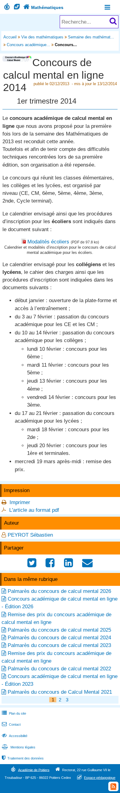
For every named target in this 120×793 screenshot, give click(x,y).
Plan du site (14, 713)
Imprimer (20, 502)
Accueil (10, 37)
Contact (11, 724)
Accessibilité (14, 736)
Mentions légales (18, 747)
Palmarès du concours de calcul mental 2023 (59, 645)
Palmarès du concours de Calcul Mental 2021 (60, 692)
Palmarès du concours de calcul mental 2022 (59, 669)
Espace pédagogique (99, 777)
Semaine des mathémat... (91, 37)
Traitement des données (23, 758)
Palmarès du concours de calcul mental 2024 (59, 638)
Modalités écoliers (48, 242)
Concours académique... (28, 44)
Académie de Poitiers (34, 769)
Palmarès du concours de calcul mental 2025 (59, 630)
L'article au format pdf (34, 510)
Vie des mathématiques (42, 37)
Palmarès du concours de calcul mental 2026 (59, 591)
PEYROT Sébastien (30, 535)
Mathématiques (43, 7)
